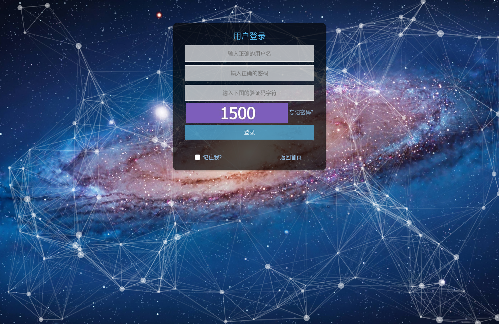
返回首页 (291, 157)
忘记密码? (301, 112)
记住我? (212, 157)
